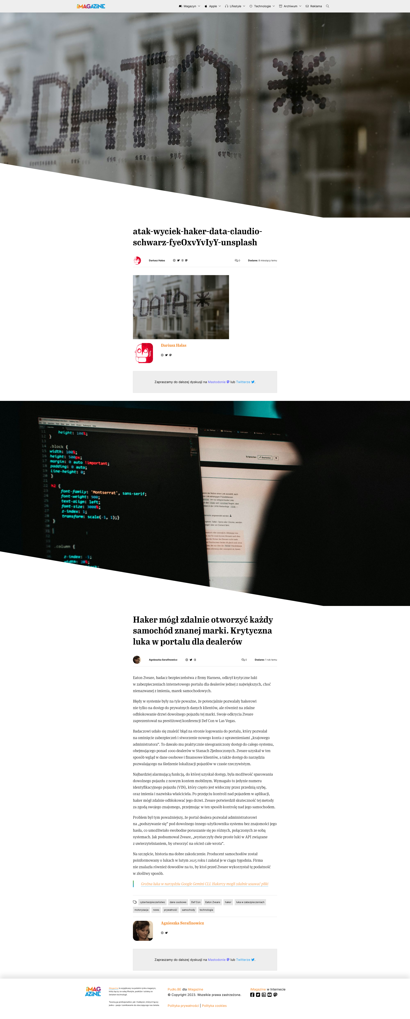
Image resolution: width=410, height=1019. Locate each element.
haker (228, 902)
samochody (188, 909)
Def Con (196, 902)
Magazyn (189, 6)
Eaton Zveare (212, 902)
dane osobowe (178, 902)
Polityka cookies (214, 1006)
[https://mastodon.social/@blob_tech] (186, 260)
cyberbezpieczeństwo (152, 902)
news (156, 909)
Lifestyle (235, 6)
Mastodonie (217, 382)
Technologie (262, 6)
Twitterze (243, 382)
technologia (206, 909)
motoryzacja (141, 909)
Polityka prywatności (183, 1006)
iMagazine (113, 988)
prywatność (170, 909)
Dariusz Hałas (157, 260)
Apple (212, 6)
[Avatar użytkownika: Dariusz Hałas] (143, 353)
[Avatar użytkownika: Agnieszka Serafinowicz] (143, 931)
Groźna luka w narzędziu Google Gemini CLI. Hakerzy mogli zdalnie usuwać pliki (204, 883)
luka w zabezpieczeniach (250, 902)
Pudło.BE (174, 989)
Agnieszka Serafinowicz (163, 659)
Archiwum (290, 6)
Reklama (316, 6)
